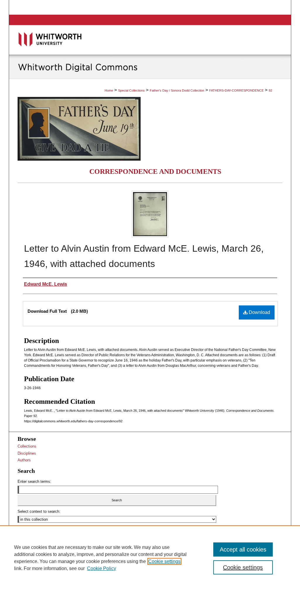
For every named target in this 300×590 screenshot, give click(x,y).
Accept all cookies (243, 549)
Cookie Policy (101, 568)
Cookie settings (164, 561)
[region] (150, 557)
